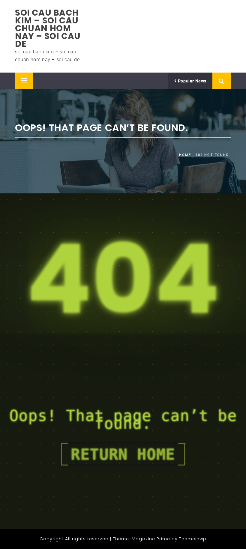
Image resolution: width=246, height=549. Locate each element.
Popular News (191, 81)
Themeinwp (192, 539)
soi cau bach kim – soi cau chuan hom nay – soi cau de (48, 28)
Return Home (123, 454)
